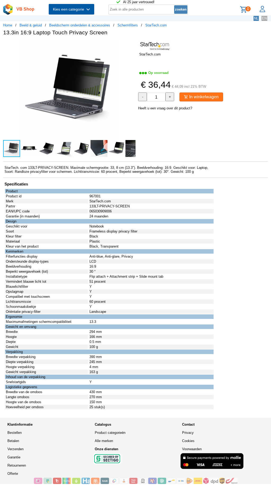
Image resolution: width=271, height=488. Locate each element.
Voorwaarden (192, 449)
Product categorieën (110, 433)
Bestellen (14, 433)
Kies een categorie (69, 9)
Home (7, 25)
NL (256, 18)
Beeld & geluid (31, 25)
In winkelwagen (203, 97)
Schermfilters (128, 25)
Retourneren (16, 465)
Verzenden (15, 449)
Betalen (13, 441)
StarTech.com (156, 25)
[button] (131, 45)
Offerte (12, 474)
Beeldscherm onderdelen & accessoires (79, 25)
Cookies (188, 441)
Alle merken (104, 441)
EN (264, 18)
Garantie (13, 457)
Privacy (188, 433)
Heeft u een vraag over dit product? (165, 108)
